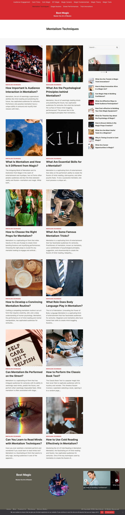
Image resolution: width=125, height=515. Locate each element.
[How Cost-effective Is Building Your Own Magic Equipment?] (91, 110)
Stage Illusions (56, 6)
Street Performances (70, 6)
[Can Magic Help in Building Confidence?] (91, 95)
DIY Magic (55, 2)
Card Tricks (36, 2)
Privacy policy (110, 512)
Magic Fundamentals (81, 2)
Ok (102, 512)
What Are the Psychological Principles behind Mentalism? (63, 91)
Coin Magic (46, 2)
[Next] (116, 480)
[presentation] (24, 63)
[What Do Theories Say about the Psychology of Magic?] (91, 117)
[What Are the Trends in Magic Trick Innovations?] (91, 80)
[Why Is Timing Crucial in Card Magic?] (91, 139)
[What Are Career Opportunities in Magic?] (91, 146)
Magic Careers (66, 2)
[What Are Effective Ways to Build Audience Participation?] (91, 102)
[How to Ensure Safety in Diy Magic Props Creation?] (91, 124)
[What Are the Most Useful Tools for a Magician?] (91, 132)
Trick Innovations (86, 6)
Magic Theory (96, 2)
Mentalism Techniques (40, 6)
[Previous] (85, 480)
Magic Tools (107, 2)
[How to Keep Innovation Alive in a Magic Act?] (91, 88)
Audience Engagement (21, 2)
